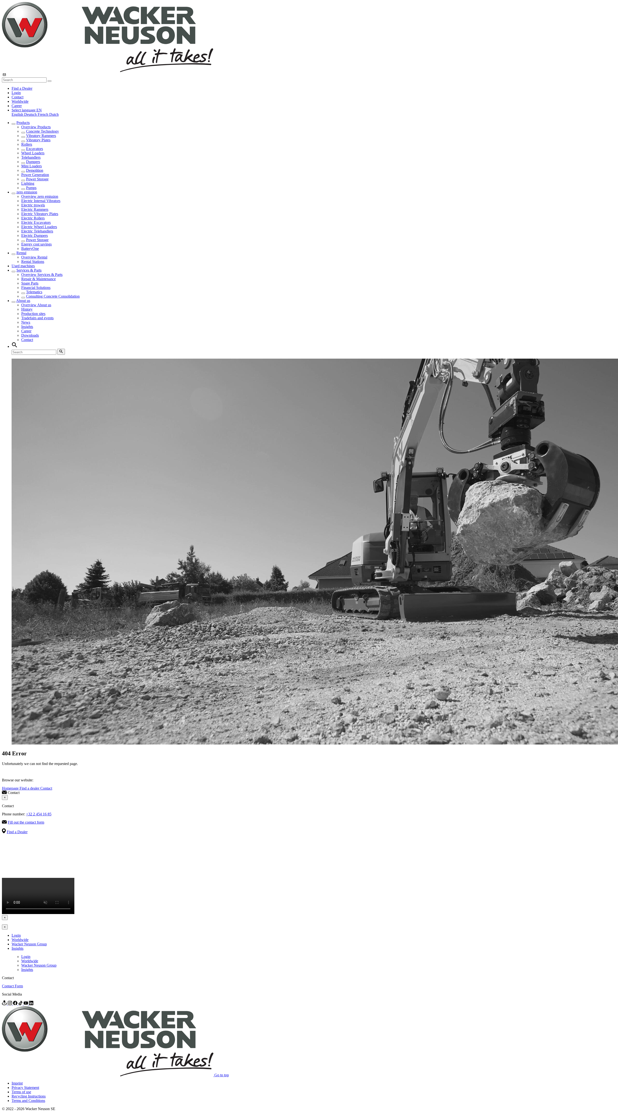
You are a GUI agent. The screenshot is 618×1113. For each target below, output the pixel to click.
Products (23, 123)
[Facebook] (15, 1004)
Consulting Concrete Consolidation (53, 296)
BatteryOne (30, 248)
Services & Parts (29, 270)
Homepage (11, 788)
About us (23, 301)
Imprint (17, 1083)
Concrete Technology (42, 131)
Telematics (34, 292)
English (18, 114)
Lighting (27, 183)
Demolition (34, 170)
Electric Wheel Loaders (39, 227)
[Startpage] (107, 71)
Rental (21, 253)
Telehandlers (31, 157)
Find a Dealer (22, 88)
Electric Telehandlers (37, 231)
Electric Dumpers (34, 235)
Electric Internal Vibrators (40, 201)
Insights (27, 327)
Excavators (34, 149)
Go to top (221, 1075)
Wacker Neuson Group (29, 944)
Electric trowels (33, 205)
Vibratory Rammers (41, 136)
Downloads (30, 335)
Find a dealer (30, 788)
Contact (17, 97)
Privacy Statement (25, 1088)
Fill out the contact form (26, 822)
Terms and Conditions (28, 1101)
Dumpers (33, 162)
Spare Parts (29, 283)
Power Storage (37, 179)
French (43, 114)
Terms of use (21, 1092)
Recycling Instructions (29, 1096)
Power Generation (35, 175)
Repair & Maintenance (38, 279)
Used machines (23, 266)
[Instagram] (10, 1004)
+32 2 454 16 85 (38, 814)
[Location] (5, 1004)
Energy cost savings (36, 244)
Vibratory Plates (38, 140)
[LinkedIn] (31, 1004)
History (27, 309)
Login (16, 93)
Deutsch (31, 114)
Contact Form (12, 986)
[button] (27, 110)
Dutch (54, 114)
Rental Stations (32, 261)
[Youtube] (26, 1004)
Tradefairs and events (37, 318)
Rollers (26, 144)
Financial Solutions (35, 288)
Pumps (31, 188)
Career (17, 106)
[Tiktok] (21, 1004)
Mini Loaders (31, 166)
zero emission (26, 192)
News (25, 322)
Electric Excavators (36, 222)
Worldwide (20, 101)
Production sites (33, 314)
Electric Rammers (34, 209)
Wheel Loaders (32, 153)
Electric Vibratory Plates (39, 214)
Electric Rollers (33, 218)
